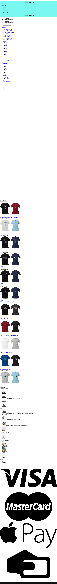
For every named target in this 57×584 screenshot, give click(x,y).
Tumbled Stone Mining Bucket (9, 37)
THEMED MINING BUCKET (7, 39)
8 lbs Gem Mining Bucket (8, 30)
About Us (3, 456)
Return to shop (5, 12)
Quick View (1, 232)
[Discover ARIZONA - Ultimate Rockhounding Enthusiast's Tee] (10, 332)
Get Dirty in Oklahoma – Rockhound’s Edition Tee (7, 318)
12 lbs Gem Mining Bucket (8, 29)
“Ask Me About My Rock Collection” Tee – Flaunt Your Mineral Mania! (10, 234)
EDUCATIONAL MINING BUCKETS (8, 32)
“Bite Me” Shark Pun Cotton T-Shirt (5, 369)
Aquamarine (6, 42)
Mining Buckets (4, 27)
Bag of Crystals (7, 31)
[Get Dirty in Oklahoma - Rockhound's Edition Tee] (10, 315)
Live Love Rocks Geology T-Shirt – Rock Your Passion (7, 301)
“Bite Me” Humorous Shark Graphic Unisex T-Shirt (7, 386)
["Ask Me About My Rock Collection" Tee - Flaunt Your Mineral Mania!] (10, 231)
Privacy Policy (4, 461)
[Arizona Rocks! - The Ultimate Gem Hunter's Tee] (10, 349)
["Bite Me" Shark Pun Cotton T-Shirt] (10, 366)
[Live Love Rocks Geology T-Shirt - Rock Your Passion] (10, 298)
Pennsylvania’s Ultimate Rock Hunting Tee (6, 284)
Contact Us (3, 457)
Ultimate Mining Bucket (8, 28)
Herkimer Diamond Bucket (8, 38)
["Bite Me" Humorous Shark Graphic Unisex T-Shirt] (10, 383)
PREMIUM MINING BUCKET (7, 36)
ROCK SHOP (4, 40)
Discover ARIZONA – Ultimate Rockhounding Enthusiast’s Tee (9, 335)
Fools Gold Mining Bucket (8, 35)
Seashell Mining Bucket (8, 34)
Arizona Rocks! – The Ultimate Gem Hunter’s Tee (7, 352)
